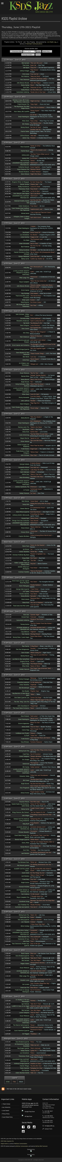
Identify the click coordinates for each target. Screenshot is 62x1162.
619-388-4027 (49, 1111)
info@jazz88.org (49, 1126)
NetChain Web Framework (41, 1146)
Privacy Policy (6, 1114)
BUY (58, 63)
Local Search (5, 1110)
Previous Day (17, 51)
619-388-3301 (49, 1120)
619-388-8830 (49, 1116)
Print (38, 54)
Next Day (46, 51)
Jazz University (6, 1107)
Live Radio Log (51, 42)
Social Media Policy (7, 1117)
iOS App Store (28, 1116)
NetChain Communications (34, 44)
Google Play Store (30, 1111)
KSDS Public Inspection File (7, 1141)
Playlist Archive (4, 1143)
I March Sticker (6, 1104)
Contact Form (48, 1129)
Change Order (27, 54)
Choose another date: (31, 48)
